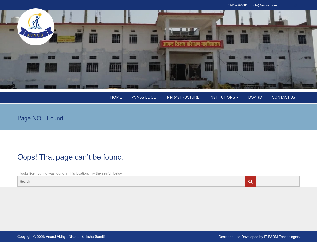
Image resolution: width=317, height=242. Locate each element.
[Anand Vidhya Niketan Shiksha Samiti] (35, 26)
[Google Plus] (296, 5)
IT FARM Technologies (282, 236)
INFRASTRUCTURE (182, 97)
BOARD (255, 97)
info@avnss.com (265, 5)
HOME (116, 97)
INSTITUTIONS (222, 97)
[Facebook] (287, 5)
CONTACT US (283, 97)
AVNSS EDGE (144, 97)
